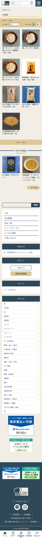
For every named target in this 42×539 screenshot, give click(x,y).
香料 (5, 382)
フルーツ (7, 333)
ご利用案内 (16, 514)
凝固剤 (6, 378)
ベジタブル (8, 337)
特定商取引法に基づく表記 (21, 518)
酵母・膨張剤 (9, 374)
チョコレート (9, 328)
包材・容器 (8, 395)
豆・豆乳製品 (9, 341)
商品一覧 (8, 223)
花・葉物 (7, 366)
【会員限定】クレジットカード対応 (19, 252)
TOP (6, 213)
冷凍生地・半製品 (10, 349)
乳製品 (6, 316)
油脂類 (6, 320)
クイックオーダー (12, 228)
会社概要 (8, 218)
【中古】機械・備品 (11, 407)
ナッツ (6, 324)
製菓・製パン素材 (10, 345)
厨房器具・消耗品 (10, 399)
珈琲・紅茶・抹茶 (10, 362)
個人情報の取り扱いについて (16, 522)
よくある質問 (10, 233)
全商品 (4, 10)
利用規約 (33, 522)
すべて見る (34, 187)
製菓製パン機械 (9, 403)
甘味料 (6, 308)
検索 (36, 205)
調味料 (6, 357)
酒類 (5, 370)
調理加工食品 (9, 353)
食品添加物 (8, 386)
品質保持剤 (8, 391)
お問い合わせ (10, 238)
